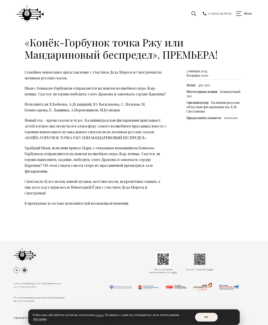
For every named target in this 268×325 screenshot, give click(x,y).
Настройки (40, 319)
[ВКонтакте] (17, 270)
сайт (174, 272)
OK (206, 317)
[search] (194, 13)
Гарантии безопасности (27, 317)
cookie (99, 315)
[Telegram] (25, 270)
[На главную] (25, 254)
